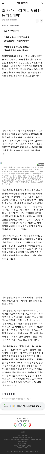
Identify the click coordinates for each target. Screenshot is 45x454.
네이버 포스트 (25, 425)
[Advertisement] (22, 103)
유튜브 (30, 425)
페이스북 (20, 425)
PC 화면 (22, 432)
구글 (14, 425)
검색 (42, 3)
